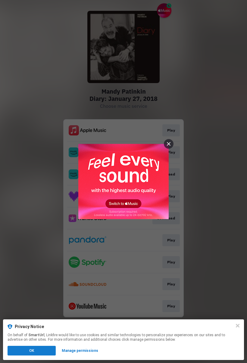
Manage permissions (80, 351)
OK (31, 351)
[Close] (237, 325)
